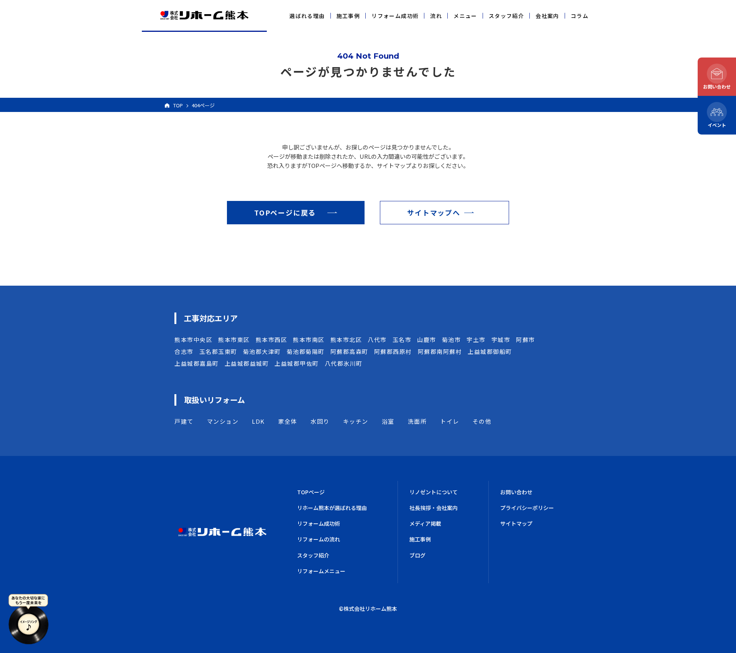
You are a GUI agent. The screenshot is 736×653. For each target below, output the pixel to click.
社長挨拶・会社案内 (433, 508)
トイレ (449, 421)
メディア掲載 (425, 523)
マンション (223, 421)
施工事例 (348, 16)
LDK (258, 421)
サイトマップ (516, 523)
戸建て (184, 421)
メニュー (465, 16)
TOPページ (311, 492)
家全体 (287, 421)
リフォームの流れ (318, 539)
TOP (178, 105)
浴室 (388, 421)
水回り (320, 421)
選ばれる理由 (307, 16)
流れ (436, 16)
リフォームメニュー (321, 571)
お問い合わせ (516, 492)
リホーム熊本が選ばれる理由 (332, 508)
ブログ (417, 555)
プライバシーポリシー (527, 508)
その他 (482, 421)
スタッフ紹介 (506, 16)
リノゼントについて (433, 492)
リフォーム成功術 (395, 16)
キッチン (355, 421)
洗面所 (417, 421)
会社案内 (547, 16)
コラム (579, 16)
